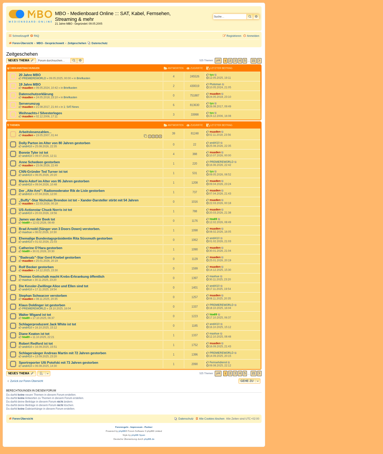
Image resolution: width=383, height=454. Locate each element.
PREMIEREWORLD (34, 78)
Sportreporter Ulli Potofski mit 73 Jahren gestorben (58, 362)
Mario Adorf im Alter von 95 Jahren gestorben (54, 181)
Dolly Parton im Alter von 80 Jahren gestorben (54, 143)
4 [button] (240, 60)
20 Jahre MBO (30, 75)
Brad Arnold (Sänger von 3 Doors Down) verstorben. (59, 229)
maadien (27, 87)
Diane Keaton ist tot (34, 334)
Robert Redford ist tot (36, 343)
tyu (212, 74)
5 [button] (245, 60)
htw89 (26, 222)
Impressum (136, 427)
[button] (218, 60)
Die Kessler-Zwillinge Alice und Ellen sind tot (53, 286)
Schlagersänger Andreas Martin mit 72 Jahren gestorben (62, 353)
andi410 (27, 146)
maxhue (27, 232)
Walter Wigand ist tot (35, 314)
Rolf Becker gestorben (36, 267)
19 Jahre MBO (30, 84)
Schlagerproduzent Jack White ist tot (47, 324)
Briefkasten (83, 78)
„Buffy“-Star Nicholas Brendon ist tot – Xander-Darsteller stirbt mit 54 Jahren (79, 200)
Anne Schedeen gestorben (39, 162)
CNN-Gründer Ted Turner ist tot (43, 171)
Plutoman (215, 84)
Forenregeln (121, 427)
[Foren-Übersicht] (31, 17)
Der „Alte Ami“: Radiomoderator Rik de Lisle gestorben (62, 191)
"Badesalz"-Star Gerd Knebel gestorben (50, 257)
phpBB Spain (138, 435)
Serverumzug (29, 103)
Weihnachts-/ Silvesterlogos (40, 113)
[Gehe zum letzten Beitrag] (215, 74)
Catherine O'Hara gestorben (40, 248)
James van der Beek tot (37, 219)
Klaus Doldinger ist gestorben (42, 305)
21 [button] (253, 60)
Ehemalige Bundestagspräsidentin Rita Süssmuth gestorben (65, 238)
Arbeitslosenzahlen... (35, 132)
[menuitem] (34, 36)
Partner (148, 427)
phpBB (122, 431)
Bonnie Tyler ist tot (33, 152)
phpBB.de (149, 439)
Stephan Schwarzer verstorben (43, 295)
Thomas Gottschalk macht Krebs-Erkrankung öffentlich (61, 276)
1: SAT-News (71, 106)
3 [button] (235, 60)
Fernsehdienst (218, 362)
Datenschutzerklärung (36, 94)
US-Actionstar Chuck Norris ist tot (45, 210)
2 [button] (230, 60)
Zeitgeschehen (22, 54)
